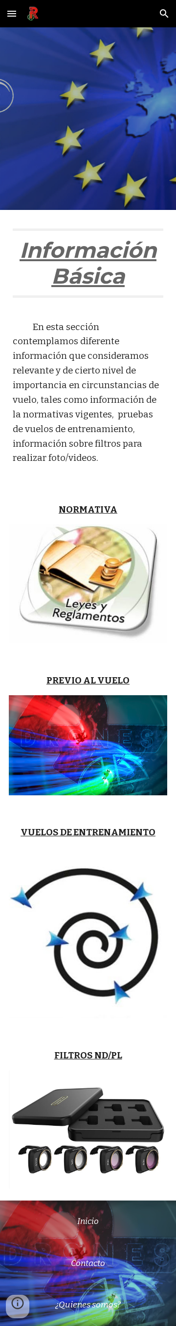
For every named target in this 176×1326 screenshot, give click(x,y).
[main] (88, 267)
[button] (11, 13)
